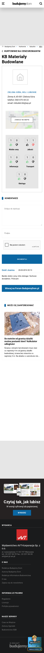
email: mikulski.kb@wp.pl (19, 103)
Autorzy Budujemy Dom (11, 572)
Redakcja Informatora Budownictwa (16, 575)
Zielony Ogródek (8, 626)
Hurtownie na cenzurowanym (22, 51)
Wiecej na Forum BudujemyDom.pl (22, 288)
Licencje (5, 602)
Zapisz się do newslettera (12, 583)
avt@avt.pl (6, 556)
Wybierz (22, 513)
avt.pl (13, 556)
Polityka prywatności (10, 606)
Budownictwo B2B (9, 630)
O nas (4, 579)
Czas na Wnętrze (8, 622)
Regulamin (6, 599)
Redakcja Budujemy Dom (12, 568)
